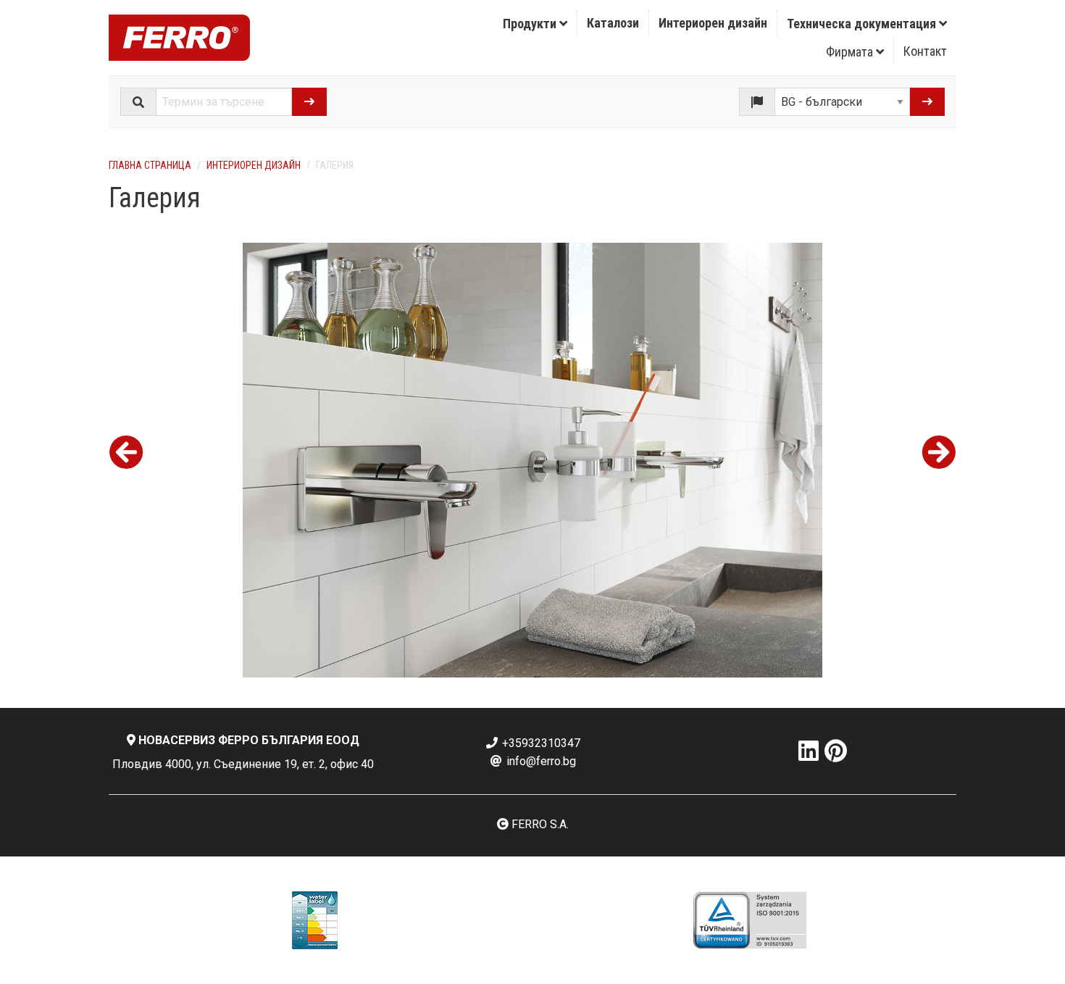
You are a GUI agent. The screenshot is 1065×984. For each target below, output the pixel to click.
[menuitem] (535, 24)
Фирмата (851, 51)
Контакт (925, 51)
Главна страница (150, 165)
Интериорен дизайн (713, 22)
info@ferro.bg (540, 761)
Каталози (613, 22)
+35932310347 (539, 743)
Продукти (531, 23)
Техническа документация (863, 23)
